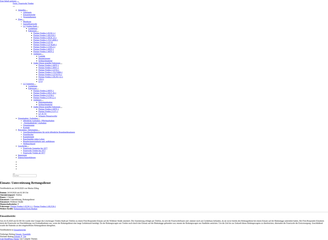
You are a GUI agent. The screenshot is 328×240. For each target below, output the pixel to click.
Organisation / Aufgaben (28, 118)
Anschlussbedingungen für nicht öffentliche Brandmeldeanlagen (49, 132)
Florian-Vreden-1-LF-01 (43, 42)
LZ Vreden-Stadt (30, 26)
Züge (20, 19)
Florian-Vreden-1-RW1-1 (48, 68)
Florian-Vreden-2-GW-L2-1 (44, 98)
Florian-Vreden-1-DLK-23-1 (45, 38)
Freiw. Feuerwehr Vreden (23, 3)
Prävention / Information (28, 130)
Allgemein (27, 12)
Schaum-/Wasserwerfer (47, 116)
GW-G (41, 79)
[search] (14, 173)
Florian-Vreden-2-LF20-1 (43, 95)
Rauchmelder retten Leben (33, 139)
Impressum (22, 155)
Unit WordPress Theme (9, 239)
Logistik (41, 56)
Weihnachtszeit (29, 144)
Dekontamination (45, 102)
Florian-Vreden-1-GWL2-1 (44, 47)
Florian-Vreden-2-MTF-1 (43, 91)
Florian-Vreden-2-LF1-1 (48, 111)
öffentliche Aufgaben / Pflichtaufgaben (38, 121)
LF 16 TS (42, 114)
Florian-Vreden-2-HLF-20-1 (44, 93)
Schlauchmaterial (45, 61)
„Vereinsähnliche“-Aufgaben (34, 123)
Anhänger (37, 54)
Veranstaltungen (29, 17)
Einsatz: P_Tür (20, 236)
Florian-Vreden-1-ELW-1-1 (44, 33)
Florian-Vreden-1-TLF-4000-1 (45, 40)
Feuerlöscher (28, 134)
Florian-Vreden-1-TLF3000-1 (50, 72)
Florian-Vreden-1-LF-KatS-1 (45, 45)
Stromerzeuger (44, 58)
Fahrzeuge (32, 31)
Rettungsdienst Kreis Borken (25, 209)
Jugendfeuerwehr (30, 24)
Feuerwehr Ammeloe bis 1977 (35, 148)
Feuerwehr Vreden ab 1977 (34, 153)
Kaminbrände (28, 137)
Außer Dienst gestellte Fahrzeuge (46, 63)
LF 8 (40, 81)
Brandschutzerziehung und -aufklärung (39, 141)
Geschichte (22, 146)
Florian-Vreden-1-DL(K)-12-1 (50, 77)
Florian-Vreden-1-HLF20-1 (44, 35)
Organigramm (28, 125)
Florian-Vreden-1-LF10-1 (48, 70)
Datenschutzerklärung (27, 157)
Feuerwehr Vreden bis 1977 (34, 151)
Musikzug (27, 21)
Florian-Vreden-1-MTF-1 (43, 49)
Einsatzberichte (29, 15)
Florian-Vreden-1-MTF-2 (43, 51)
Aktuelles (22, 10)
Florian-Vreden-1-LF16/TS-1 (50, 74)
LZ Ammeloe (28, 84)
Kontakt (26, 127)
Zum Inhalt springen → (9, 1)
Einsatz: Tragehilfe (23, 234)
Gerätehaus (32, 28)
